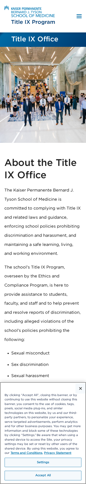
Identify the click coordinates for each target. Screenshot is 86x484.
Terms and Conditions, (27, 453)
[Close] (80, 388)
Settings (43, 462)
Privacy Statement (57, 453)
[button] (79, 16)
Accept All (43, 475)
